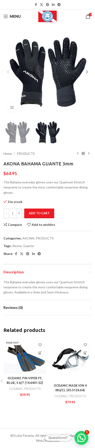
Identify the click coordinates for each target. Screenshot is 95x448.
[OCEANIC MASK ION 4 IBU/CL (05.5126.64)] (70, 359)
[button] (8, 72)
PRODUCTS (26, 153)
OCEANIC (16, 389)
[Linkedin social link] (53, 5)
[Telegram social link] (59, 5)
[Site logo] (47, 16)
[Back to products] (83, 153)
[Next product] (89, 153)
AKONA (28, 238)
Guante (28, 246)
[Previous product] (77, 153)
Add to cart (39, 213)
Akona (16, 246)
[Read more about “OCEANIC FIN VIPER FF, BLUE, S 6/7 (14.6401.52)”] (40, 353)
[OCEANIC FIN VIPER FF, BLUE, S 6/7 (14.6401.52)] (24, 356)
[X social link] (42, 5)
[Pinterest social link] (47, 5)
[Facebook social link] (36, 5)
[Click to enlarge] (12, 107)
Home (7, 153)
